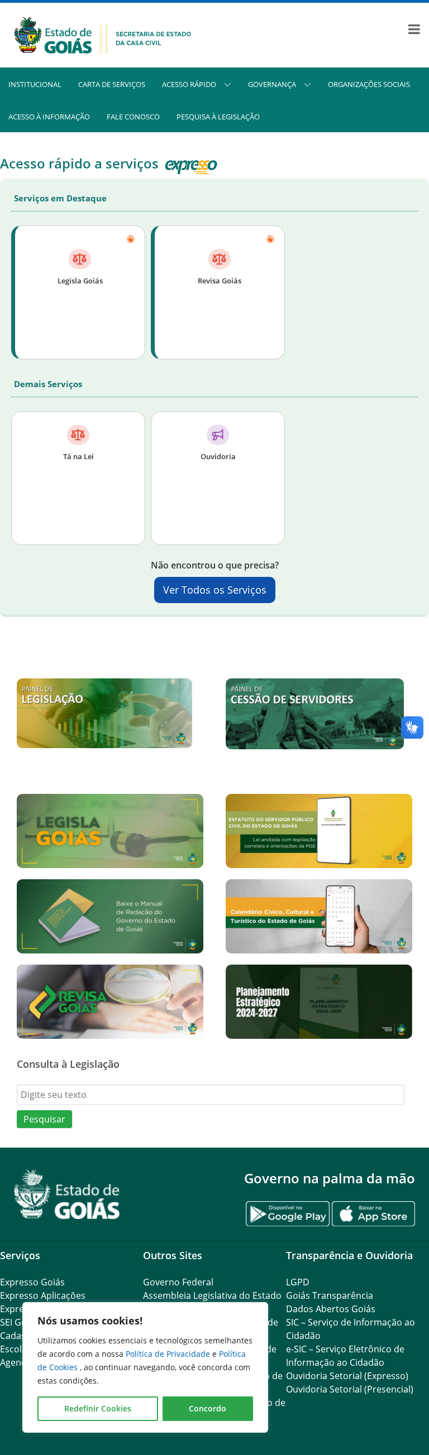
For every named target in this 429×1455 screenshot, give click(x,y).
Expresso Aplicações (42, 1295)
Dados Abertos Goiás (330, 1309)
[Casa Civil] (103, 34)
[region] (145, 1367)
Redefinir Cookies (97, 1408)
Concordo (207, 1408)
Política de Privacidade (169, 1353)
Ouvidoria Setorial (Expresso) (347, 1376)
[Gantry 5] (67, 1194)
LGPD (297, 1282)
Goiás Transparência (329, 1295)
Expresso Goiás (32, 1282)
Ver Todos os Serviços (214, 589)
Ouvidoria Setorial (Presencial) (349, 1389)
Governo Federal (178, 1282)
